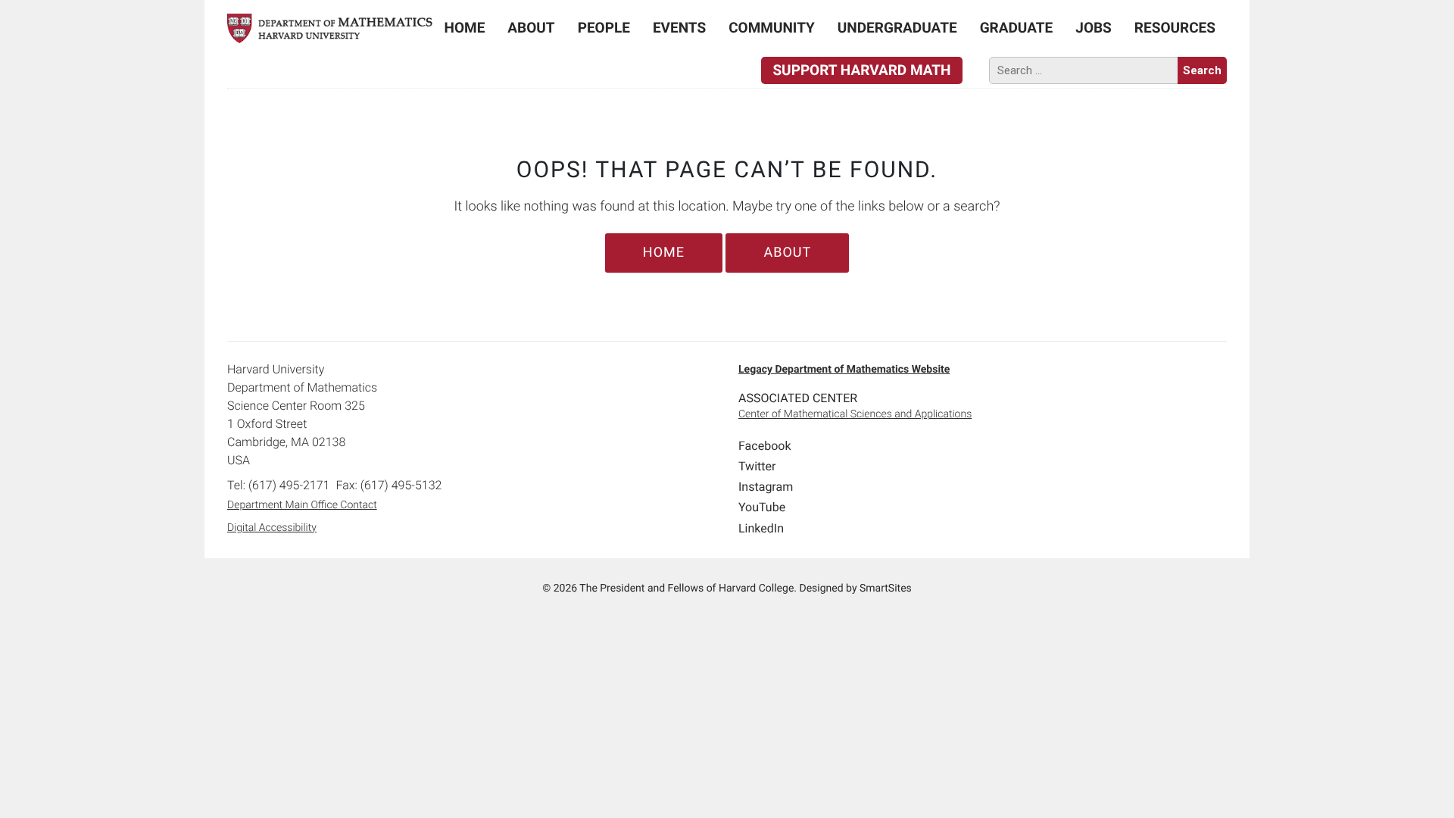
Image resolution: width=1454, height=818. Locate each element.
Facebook (764, 446)
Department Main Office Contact (302, 505)
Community (772, 27)
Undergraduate (897, 27)
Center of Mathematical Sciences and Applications (855, 414)
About (530, 27)
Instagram (765, 486)
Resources (1174, 27)
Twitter (756, 466)
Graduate (1016, 27)
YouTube (761, 507)
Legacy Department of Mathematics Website (844, 370)
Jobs (1093, 27)
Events (679, 27)
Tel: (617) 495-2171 (278, 485)
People (604, 27)
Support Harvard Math (861, 70)
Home (465, 27)
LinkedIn (761, 528)
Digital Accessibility (272, 528)
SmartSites (886, 588)
